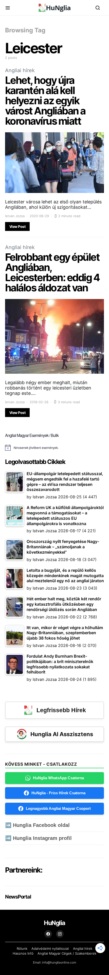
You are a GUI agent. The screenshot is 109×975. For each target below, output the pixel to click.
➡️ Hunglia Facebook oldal (37, 825)
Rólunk (22, 948)
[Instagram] (60, 934)
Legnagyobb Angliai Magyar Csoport (58, 808)
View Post (17, 226)
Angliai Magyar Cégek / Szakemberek (67, 953)
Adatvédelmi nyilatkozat (50, 948)
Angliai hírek (20, 70)
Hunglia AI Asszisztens (61, 734)
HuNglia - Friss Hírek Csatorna (58, 793)
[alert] (54, 448)
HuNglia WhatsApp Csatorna (58, 778)
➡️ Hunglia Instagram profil (38, 838)
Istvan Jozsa (15, 216)
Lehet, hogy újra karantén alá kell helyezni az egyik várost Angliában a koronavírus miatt (45, 100)
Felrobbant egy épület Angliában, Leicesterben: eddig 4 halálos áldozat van (52, 272)
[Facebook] (48, 934)
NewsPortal (18, 897)
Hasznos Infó (23, 953)
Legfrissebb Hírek (61, 710)
